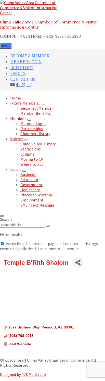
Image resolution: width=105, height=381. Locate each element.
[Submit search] (48, 226)
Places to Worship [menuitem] (36, 194)
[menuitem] (29, 84)
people (72, 248)
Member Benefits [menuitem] (35, 113)
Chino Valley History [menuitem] (38, 143)
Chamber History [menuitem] (35, 133)
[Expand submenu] (42, 104)
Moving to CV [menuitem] (31, 159)
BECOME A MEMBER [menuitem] (29, 56)
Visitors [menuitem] (16, 138)
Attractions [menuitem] (30, 148)
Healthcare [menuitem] (30, 189)
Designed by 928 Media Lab (23, 374)
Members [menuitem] (18, 118)
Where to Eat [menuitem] (31, 164)
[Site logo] (32, 12)
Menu (5, 46)
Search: (6, 219)
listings (91, 243)
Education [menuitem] (29, 179)
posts (36, 243)
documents (50, 248)
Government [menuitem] (31, 184)
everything (15, 243)
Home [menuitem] (15, 97)
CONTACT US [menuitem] (22, 79)
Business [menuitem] (28, 174)
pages (53, 243)
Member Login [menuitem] (33, 123)
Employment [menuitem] (32, 199)
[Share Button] (78, 262)
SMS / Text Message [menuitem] (37, 205)
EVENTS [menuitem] (17, 73)
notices (71, 243)
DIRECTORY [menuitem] (21, 67)
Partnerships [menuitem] (31, 128)
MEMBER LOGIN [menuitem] (26, 62)
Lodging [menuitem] (27, 154)
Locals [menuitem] (15, 169)
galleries (26, 248)
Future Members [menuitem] (24, 103)
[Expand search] (2, 216)
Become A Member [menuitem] (36, 108)
